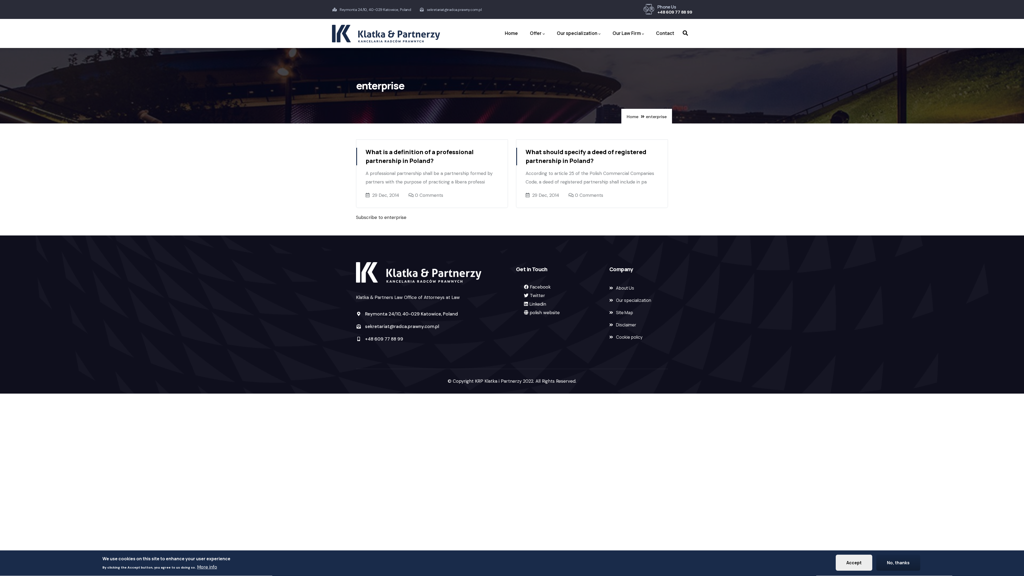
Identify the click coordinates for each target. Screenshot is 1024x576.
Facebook (540, 287)
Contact (665, 33)
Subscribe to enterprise (381, 217)
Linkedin (537, 304)
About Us (625, 288)
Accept (854, 563)
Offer (536, 33)
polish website (545, 312)
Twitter (537, 295)
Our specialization (577, 33)
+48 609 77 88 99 (674, 12)
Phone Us (666, 7)
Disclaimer (626, 325)
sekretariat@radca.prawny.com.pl (401, 326)
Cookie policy (629, 337)
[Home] (386, 33)
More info (207, 567)
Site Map (624, 312)
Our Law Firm (627, 33)
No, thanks (898, 563)
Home (511, 33)
